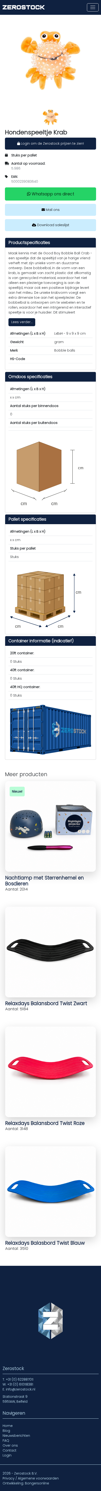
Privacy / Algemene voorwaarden (31, 1478)
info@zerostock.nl (20, 1389)
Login (7, 1455)
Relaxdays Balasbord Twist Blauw (45, 1242)
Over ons (10, 1445)
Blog (6, 1430)
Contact (9, 1450)
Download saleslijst (52, 225)
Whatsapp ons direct (52, 194)
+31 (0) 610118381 (20, 1384)
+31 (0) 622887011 (19, 1379)
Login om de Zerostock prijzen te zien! (52, 143)
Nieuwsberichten (16, 1435)
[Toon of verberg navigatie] (92, 7)
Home (8, 1425)
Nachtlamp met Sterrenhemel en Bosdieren (44, 880)
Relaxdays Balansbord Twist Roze (45, 1123)
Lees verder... (22, 322)
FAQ (6, 1440)
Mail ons (52, 209)
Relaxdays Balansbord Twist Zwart (46, 1003)
